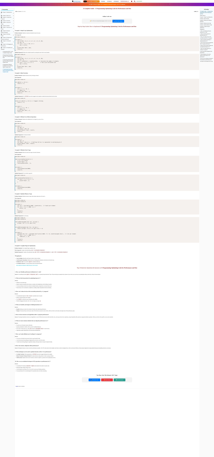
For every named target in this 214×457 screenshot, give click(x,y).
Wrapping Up (202, 29)
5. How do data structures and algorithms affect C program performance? (206, 43)
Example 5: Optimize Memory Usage (206, 24)
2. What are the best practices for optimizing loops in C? (205, 34)
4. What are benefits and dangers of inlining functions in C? (205, 40)
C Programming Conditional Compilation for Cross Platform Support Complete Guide (8, 66)
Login (17, 386)
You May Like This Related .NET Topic (206, 61)
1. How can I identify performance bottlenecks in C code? (205, 32)
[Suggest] (197, 11)
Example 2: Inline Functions (204, 18)
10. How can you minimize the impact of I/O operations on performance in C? (206, 59)
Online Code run (202, 15)
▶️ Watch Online (107, 379)
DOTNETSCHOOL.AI (125, 1)
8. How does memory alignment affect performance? (206, 52)
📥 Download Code (94, 379)
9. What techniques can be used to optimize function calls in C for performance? (205, 55)
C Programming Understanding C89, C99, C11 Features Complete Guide (8, 56)
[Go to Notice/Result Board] (131, 1)
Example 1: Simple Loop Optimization (206, 17)
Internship (116, 1)
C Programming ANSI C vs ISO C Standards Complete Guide (8, 52)
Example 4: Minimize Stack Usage (205, 23)
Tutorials (109, 1)
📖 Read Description (119, 379)
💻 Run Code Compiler (118, 21)
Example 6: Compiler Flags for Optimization (205, 27)
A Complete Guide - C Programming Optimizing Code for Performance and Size (206, 12)
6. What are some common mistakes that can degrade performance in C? (206, 46)
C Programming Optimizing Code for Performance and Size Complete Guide (8, 70)
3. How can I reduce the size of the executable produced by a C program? (206, 37)
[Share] (194, 11)
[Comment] (195, 11)
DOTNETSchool (77, 1)
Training (103, 1)
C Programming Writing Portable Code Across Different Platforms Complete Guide (8, 61)
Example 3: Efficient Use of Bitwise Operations (206, 21)
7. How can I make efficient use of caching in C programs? (205, 49)
